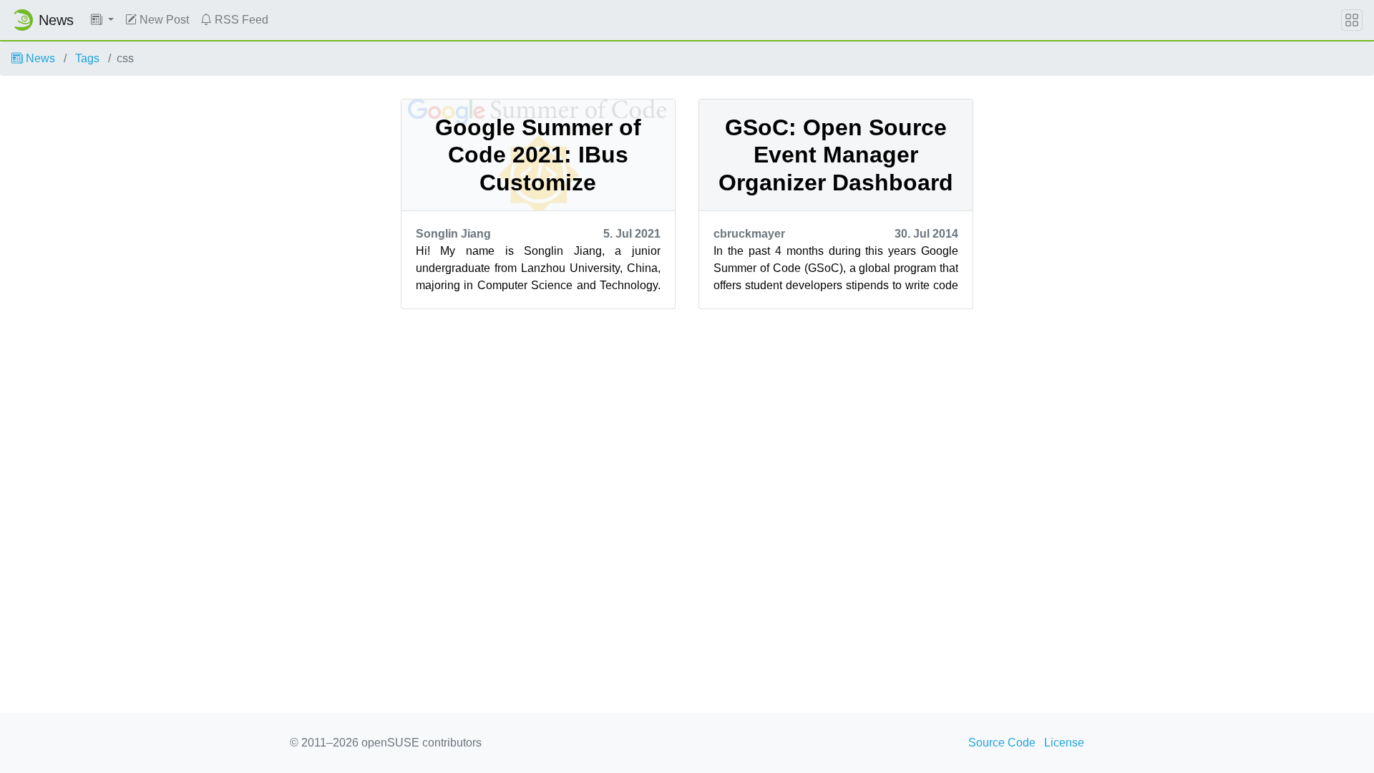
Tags (87, 58)
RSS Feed (240, 20)
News (39, 58)
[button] (102, 20)
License (1064, 742)
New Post (163, 20)
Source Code (1002, 742)
